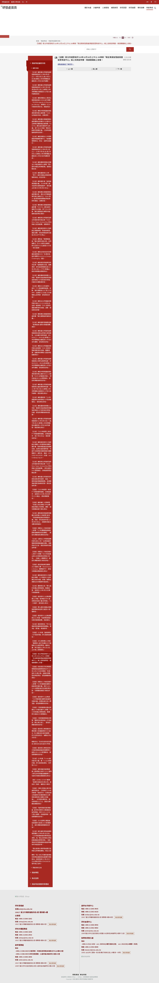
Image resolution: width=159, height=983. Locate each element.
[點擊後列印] (132, 37)
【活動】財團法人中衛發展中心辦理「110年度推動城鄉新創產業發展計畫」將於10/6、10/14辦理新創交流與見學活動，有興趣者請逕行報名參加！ (41, 687)
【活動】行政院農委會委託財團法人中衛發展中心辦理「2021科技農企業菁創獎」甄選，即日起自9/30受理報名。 (42, 711)
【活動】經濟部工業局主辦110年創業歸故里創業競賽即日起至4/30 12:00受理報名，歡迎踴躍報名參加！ (41, 751)
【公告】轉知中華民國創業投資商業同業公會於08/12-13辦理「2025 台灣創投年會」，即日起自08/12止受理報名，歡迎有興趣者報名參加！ (41, 376)
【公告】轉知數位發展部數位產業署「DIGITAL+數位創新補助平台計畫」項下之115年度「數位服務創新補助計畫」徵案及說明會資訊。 (41, 209)
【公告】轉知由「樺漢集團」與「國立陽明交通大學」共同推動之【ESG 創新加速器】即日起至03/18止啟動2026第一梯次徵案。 (41, 243)
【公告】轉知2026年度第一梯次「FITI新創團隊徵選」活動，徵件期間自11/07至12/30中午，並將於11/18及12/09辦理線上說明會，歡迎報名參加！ (41, 291)
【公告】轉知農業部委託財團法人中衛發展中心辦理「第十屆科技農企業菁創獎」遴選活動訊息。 (41, 165)
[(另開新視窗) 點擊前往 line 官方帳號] (147, 2)
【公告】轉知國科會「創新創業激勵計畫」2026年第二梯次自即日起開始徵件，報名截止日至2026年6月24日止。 (41, 185)
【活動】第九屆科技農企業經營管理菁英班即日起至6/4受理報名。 (41, 609)
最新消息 (35, 68)
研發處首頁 (5, 2)
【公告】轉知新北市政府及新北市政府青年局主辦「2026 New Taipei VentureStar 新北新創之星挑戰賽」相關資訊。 (41, 221)
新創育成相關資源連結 (40, 884)
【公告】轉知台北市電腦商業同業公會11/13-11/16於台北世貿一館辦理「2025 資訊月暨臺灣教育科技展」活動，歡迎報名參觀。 (41, 305)
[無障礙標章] (85, 956)
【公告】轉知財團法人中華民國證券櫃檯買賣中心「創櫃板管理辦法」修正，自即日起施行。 (41, 140)
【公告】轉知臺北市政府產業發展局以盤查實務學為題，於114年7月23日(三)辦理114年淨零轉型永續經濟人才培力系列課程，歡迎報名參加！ (41, 389)
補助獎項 (114, 8)
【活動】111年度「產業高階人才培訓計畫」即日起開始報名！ (41, 635)
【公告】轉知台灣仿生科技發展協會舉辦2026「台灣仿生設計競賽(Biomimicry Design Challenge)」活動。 (41, 255)
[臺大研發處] (22, 896)
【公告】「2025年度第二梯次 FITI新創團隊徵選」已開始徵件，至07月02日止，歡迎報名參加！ (41, 435)
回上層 (95, 69)
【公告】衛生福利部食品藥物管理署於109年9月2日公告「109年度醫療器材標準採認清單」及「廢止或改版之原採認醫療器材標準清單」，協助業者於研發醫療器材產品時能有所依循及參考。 (41, 838)
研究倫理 (132, 8)
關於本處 (88, 8)
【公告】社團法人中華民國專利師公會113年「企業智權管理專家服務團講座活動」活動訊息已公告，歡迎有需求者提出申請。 (41, 543)
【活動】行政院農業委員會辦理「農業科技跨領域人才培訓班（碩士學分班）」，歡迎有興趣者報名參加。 (41, 721)
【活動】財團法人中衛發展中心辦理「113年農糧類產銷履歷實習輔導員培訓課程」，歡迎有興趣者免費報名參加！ (41, 531)
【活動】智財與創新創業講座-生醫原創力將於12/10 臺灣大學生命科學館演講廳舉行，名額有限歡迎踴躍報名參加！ (42, 772)
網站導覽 (83, 974)
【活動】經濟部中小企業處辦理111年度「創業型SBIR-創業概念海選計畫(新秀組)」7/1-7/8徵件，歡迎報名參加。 (41, 600)
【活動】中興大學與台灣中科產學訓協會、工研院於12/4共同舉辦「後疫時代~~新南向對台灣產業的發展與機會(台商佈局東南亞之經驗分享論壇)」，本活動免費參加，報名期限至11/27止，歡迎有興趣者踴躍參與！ (42, 796)
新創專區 (35, 873)
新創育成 (149, 8)
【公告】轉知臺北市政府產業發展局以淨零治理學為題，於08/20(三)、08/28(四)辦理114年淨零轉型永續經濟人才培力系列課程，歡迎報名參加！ (41, 363)
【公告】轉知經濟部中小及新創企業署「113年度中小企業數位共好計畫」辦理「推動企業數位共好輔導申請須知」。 (41, 578)
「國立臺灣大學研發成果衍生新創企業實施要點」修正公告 (41, 850)
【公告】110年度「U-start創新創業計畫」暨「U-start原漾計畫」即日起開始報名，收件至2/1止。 (41, 762)
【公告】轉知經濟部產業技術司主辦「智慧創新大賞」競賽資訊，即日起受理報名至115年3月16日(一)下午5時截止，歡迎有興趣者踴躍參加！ (41, 267)
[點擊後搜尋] (155, 8)
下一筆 (119, 69)
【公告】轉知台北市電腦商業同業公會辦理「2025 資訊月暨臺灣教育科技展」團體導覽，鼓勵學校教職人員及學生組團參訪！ (41, 350)
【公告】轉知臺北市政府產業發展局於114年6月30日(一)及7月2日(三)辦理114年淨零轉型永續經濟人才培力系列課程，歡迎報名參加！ (41, 423)
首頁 (37, 41)
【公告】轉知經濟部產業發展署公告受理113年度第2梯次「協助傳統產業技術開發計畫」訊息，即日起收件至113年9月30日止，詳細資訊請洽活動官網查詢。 (41, 518)
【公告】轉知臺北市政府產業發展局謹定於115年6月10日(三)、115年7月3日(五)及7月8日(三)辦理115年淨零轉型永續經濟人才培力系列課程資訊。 (41, 152)
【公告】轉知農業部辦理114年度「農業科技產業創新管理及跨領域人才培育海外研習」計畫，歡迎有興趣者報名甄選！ (41, 410)
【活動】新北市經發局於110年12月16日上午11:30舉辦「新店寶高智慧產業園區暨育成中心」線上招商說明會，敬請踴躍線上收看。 (41, 658)
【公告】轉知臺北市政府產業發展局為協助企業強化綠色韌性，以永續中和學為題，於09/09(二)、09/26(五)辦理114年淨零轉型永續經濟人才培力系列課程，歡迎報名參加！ (41, 336)
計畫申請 (96, 8)
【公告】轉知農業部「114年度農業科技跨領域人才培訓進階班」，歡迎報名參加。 (41, 400)
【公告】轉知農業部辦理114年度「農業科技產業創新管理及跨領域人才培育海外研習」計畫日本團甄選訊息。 (41, 279)
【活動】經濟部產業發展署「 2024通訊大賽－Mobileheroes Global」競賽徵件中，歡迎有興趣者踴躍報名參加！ (41, 568)
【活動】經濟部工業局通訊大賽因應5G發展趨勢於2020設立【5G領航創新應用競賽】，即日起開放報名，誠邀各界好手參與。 (41, 733)
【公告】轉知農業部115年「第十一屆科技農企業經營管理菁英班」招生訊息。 (41, 175)
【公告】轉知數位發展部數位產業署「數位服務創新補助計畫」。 (41, 316)
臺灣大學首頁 (15, 2)
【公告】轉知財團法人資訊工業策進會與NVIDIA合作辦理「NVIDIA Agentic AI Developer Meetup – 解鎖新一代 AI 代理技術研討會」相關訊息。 (41, 102)
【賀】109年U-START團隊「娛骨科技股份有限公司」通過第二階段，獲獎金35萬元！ (42, 782)
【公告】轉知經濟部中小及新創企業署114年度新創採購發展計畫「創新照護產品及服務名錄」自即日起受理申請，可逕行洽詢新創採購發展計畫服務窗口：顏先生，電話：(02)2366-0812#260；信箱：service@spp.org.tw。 (42, 449)
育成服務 (35, 878)
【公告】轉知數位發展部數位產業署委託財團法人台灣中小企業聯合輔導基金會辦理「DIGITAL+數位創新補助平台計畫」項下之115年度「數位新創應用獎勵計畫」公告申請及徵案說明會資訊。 (41, 125)
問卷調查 (76, 974)
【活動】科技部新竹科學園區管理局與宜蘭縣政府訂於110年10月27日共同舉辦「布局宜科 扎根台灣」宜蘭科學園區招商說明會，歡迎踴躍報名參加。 (41, 672)
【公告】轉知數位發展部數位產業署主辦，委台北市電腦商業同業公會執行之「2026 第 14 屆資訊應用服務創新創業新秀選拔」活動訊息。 (41, 196)
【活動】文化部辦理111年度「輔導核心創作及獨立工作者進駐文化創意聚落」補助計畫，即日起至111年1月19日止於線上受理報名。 (41, 645)
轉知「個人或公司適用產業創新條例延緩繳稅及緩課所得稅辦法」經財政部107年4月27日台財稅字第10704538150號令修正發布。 (41, 859)
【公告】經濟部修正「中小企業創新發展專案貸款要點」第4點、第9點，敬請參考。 (41, 626)
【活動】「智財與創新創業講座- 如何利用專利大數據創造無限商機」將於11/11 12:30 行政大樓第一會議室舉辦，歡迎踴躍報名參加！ (41, 812)
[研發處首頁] (9, 7)
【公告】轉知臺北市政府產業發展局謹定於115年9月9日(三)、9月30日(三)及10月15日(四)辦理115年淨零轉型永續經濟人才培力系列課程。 (41, 76)
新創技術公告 (37, 867)
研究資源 (123, 8)
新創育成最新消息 (54, 41)
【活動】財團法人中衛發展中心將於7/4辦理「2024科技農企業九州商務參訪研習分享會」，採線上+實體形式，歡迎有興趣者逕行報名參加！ (41, 556)
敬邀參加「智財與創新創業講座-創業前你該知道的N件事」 (41, 743)
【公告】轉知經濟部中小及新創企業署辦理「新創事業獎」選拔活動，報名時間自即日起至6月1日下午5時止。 (41, 232)
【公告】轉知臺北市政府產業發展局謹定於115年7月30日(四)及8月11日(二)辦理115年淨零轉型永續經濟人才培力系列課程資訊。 (41, 89)
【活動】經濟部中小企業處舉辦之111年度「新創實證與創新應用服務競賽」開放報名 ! (41, 618)
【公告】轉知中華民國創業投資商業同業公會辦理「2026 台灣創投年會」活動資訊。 (41, 113)
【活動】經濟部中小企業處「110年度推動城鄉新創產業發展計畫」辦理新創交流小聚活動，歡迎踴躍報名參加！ (41, 700)
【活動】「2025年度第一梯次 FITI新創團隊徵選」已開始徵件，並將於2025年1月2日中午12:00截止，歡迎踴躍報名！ (41, 494)
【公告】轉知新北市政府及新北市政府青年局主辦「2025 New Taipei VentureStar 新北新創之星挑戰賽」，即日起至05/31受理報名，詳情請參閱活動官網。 (41, 467)
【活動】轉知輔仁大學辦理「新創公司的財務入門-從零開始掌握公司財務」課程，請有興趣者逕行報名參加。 (41, 506)
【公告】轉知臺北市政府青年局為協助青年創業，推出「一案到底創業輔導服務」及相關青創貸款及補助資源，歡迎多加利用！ (41, 481)
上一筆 (70, 69)
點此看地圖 (52, 924)
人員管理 (105, 8)
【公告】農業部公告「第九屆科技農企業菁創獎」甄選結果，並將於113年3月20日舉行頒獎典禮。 (41, 589)
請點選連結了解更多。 (66, 64)
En (23, 2)
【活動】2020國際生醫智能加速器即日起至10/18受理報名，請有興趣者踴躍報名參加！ (41, 824)
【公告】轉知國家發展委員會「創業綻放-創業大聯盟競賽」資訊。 (41, 325)
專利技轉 (141, 8)
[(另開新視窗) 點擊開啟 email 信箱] (155, 2)
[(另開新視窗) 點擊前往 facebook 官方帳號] (151, 2)
